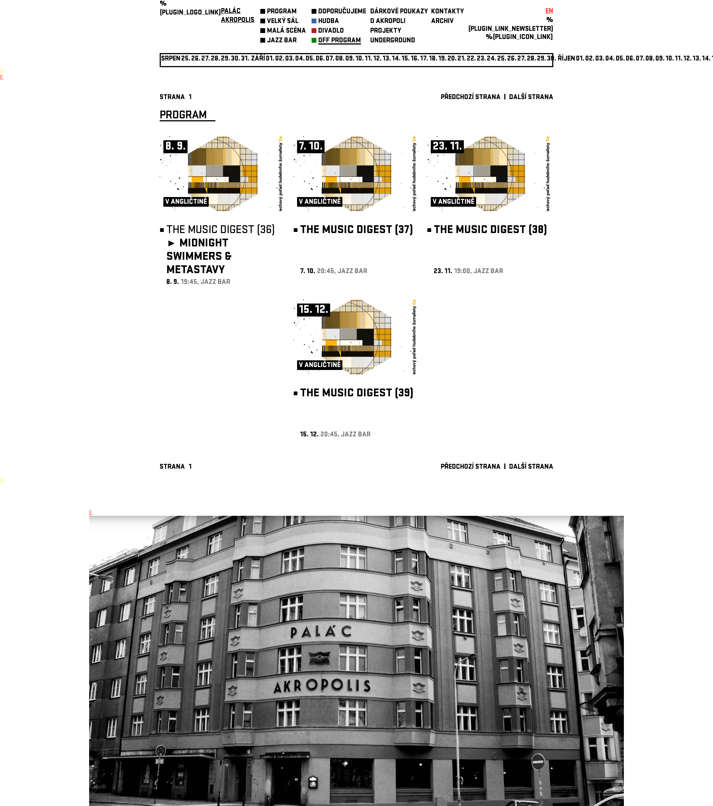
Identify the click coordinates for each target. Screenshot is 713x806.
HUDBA (328, 21)
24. (492, 59)
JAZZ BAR (282, 41)
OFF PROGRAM (339, 41)
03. (600, 59)
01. (580, 59)
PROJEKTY (385, 31)
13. (386, 59)
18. (433, 59)
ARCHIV (442, 21)
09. (660, 59)
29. (541, 59)
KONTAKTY (447, 12)
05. (620, 59)
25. (502, 59)
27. (521, 59)
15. (405, 59)
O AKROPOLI (388, 21)
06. (320, 59)
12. (377, 59)
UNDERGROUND (392, 41)
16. (415, 59)
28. (531, 59)
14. (396, 59)
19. (442, 59)
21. (462, 59)
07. (330, 59)
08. (340, 59)
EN (549, 11)
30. (551, 59)
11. (368, 59)
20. (452, 59)
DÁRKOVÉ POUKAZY (399, 12)
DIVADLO (331, 31)
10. (359, 59)
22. (471, 59)
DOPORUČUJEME (342, 12)
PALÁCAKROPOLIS (237, 16)
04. (300, 59)
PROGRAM (282, 12)
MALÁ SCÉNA (286, 31)
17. (424, 59)
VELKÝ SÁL (283, 21)
